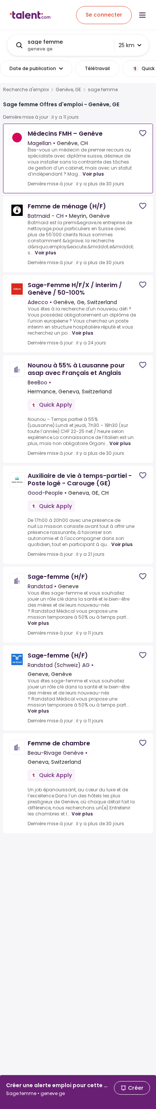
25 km (126, 45)
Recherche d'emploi (26, 89)
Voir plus (93, 174)
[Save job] (143, 133)
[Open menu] (142, 15)
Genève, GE (68, 89)
